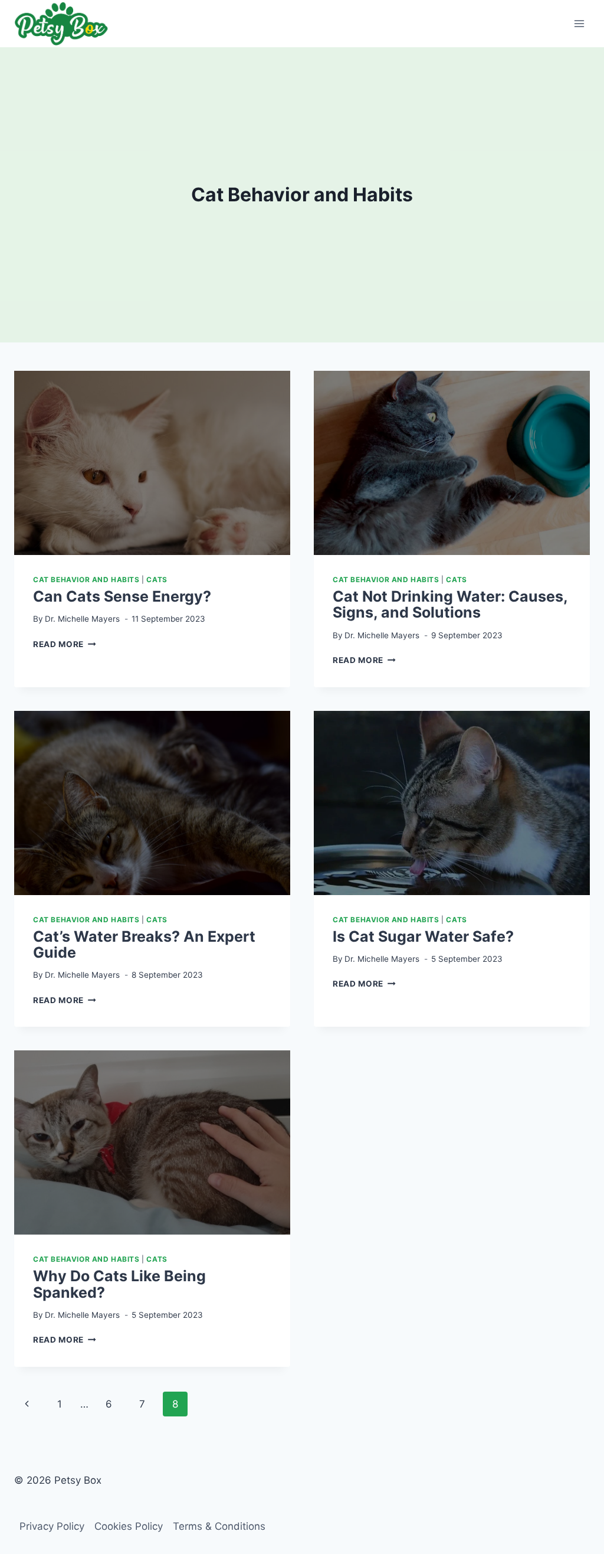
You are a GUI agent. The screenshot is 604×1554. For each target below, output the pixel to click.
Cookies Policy (128, 1526)
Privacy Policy (51, 1526)
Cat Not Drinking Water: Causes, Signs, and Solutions (450, 604)
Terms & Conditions (219, 1526)
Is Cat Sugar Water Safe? (423, 936)
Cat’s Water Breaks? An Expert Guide (144, 945)
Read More (64, 644)
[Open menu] (579, 23)
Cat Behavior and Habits (86, 579)
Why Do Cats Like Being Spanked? (119, 1284)
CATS (156, 579)
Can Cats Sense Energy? (122, 596)
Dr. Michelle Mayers (82, 618)
